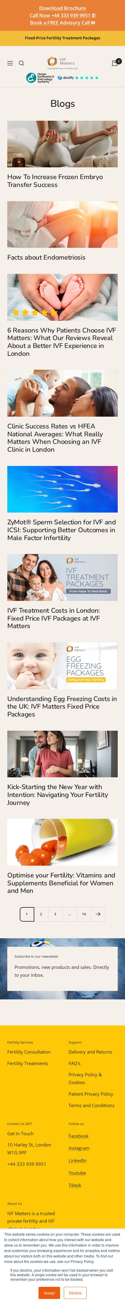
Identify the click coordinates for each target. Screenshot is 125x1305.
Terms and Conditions (91, 1105)
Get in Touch (20, 1133)
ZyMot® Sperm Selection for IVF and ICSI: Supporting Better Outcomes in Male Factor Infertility (61, 530)
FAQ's (74, 1063)
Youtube (77, 1173)
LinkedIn (77, 1160)
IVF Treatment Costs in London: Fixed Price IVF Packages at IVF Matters (53, 618)
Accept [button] (49, 1292)
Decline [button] (75, 1292)
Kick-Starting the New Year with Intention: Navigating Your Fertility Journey (57, 794)
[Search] (21, 63)
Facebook (79, 1136)
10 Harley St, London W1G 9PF (29, 1149)
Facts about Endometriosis (46, 257)
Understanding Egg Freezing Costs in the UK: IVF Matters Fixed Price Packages (62, 706)
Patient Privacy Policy (91, 1094)
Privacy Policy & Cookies (85, 1078)
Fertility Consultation (29, 1052)
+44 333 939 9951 (26, 1164)
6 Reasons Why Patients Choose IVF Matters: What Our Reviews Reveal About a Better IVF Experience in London (61, 342)
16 (84, 914)
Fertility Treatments (27, 1063)
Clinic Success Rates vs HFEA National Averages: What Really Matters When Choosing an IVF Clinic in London (55, 438)
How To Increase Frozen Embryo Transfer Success (55, 180)
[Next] (98, 914)
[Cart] (115, 63)
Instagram (79, 1148)
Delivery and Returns (90, 1052)
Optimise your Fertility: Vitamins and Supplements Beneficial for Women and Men (61, 883)
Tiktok (75, 1185)
